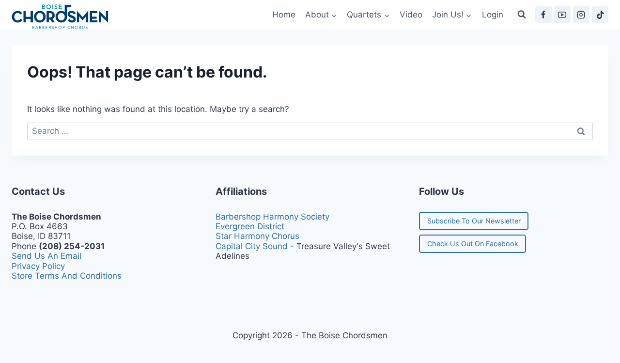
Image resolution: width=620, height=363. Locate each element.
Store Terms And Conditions (67, 276)
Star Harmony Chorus (257, 236)
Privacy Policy (38, 266)
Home (283, 14)
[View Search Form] (521, 14)
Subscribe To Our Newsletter (474, 221)
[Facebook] (543, 14)
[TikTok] (600, 14)
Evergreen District (250, 226)
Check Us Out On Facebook (472, 243)
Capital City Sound (252, 246)
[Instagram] (581, 14)
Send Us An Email (46, 256)
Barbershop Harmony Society (272, 216)
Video (411, 14)
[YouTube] (562, 14)
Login (492, 14)
